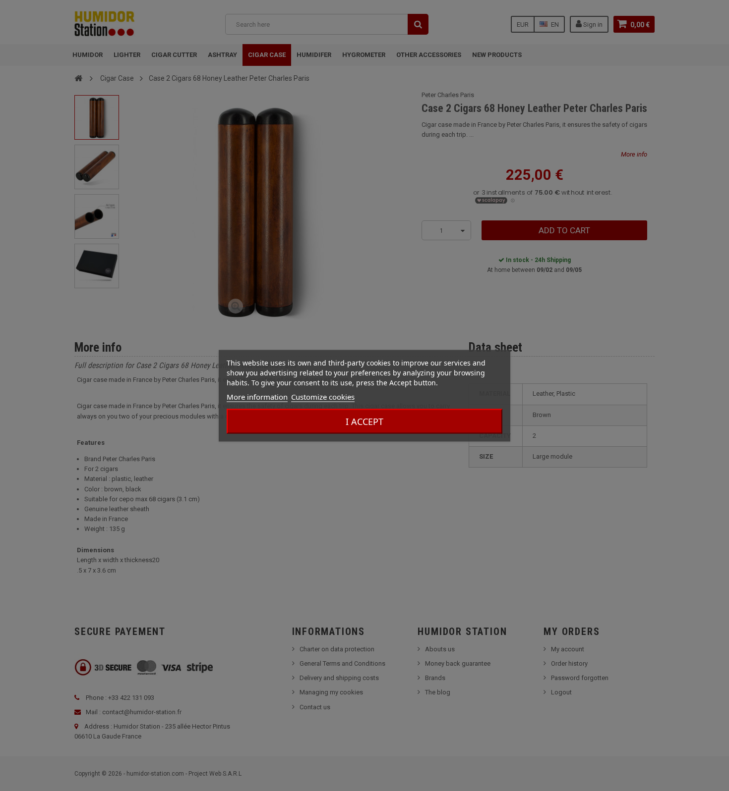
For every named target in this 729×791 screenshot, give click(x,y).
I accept (364, 421)
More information (257, 396)
